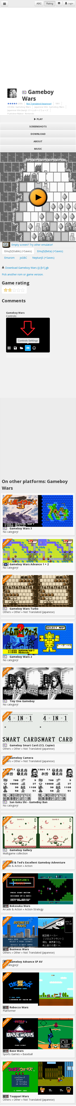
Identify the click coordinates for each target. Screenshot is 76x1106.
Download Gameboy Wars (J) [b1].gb (26, 267)
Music (38, 148)
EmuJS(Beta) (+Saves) (50, 251)
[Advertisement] (38, 45)
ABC (39, 3)
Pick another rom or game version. (22, 274)
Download (38, 134)
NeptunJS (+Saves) (43, 257)
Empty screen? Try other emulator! (32, 244)
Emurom (9, 257)
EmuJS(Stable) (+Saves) (18, 251)
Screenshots (38, 126)
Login (70, 3)
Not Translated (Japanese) (38, 103)
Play (39, 119)
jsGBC (23, 257)
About (38, 141)
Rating (49, 3)
